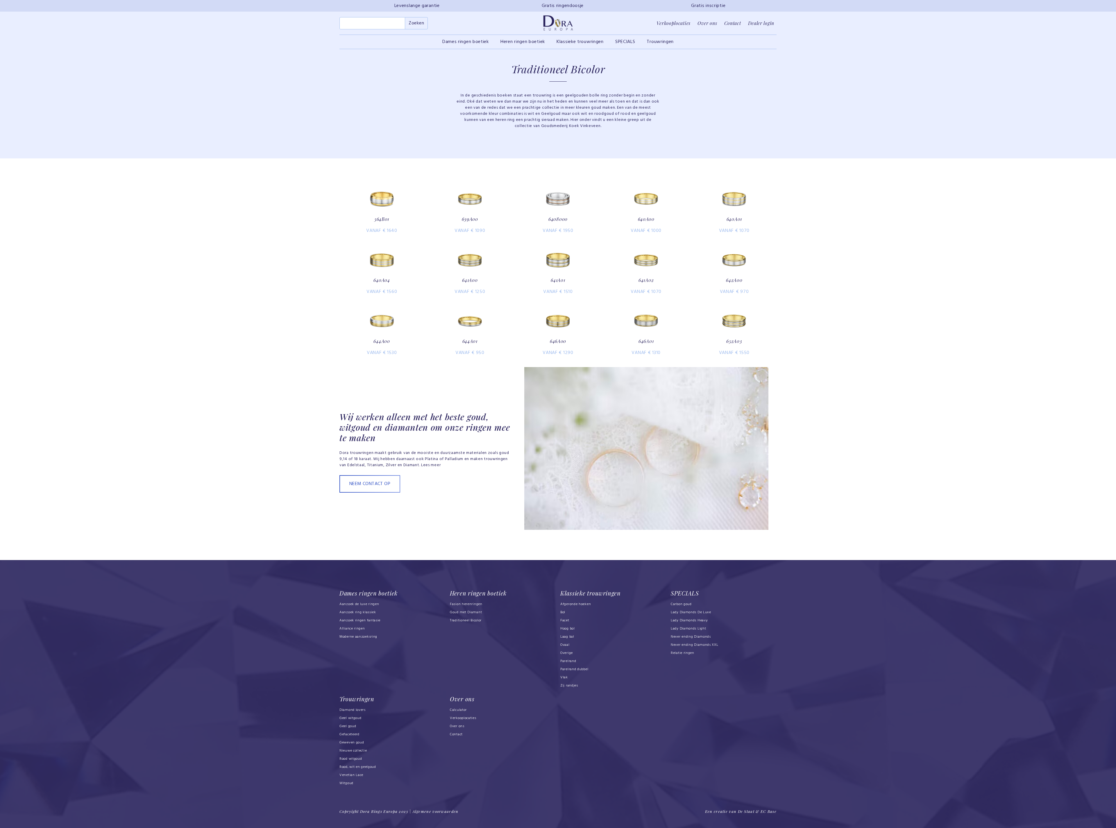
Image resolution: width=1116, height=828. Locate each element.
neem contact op (369, 484)
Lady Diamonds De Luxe (691, 612)
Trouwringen (660, 42)
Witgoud (346, 783)
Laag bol (567, 636)
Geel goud (347, 726)
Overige (566, 653)
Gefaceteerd (349, 734)
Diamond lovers (352, 710)
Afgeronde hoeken (575, 604)
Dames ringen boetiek (465, 42)
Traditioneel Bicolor (466, 620)
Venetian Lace (351, 775)
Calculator (458, 710)
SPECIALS (625, 42)
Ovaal (565, 645)
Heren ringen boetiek (522, 42)
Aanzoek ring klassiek (357, 612)
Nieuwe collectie (353, 750)
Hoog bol (567, 628)
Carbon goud (681, 604)
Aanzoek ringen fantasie (359, 620)
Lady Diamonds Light (688, 628)
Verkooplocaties (674, 23)
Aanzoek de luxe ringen (359, 604)
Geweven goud (351, 742)
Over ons (707, 23)
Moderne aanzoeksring (358, 636)
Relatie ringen (682, 653)
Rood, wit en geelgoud (357, 767)
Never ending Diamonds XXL (694, 645)
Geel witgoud (350, 718)
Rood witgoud (350, 759)
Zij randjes (569, 685)
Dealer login (761, 23)
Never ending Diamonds (691, 636)
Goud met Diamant (466, 612)
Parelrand (568, 661)
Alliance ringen (352, 628)
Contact (732, 23)
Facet (564, 620)
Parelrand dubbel (574, 669)
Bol (562, 612)
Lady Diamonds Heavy (689, 620)
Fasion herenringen (466, 604)
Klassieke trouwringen (580, 42)
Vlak (564, 677)
